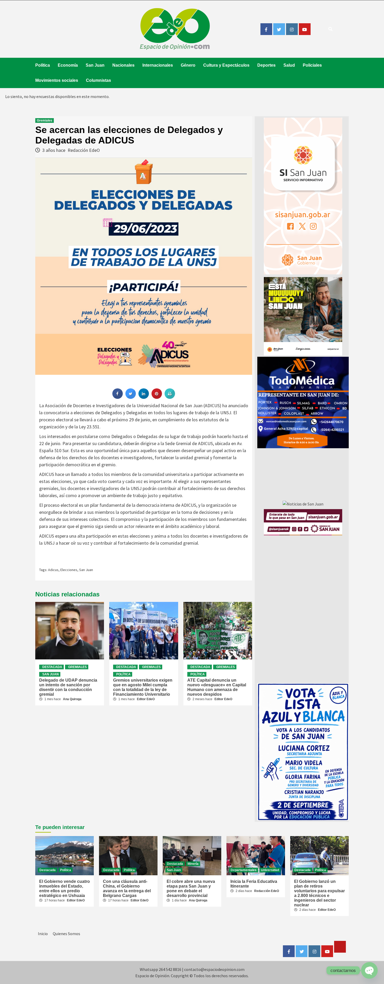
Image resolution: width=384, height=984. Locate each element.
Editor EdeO (146, 699)
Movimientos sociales (56, 80)
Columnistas (98, 80)
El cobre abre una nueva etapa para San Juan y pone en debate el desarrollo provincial (191, 888)
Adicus (53, 569)
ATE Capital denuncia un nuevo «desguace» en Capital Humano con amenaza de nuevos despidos (216, 687)
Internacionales (157, 65)
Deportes (266, 65)
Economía (68, 65)
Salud (289, 65)
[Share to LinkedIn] (143, 397)
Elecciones (68, 569)
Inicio (43, 933)
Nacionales (123, 65)
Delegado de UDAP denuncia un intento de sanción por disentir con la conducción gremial (68, 687)
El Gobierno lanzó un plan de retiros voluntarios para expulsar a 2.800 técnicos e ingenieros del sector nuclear (319, 893)
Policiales (312, 65)
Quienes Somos (66, 933)
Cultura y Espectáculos (226, 65)
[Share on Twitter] (130, 397)
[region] (303, 402)
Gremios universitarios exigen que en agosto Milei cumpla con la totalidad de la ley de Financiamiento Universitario (142, 687)
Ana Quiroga (72, 699)
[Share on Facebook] (117, 397)
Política (42, 65)
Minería (193, 864)
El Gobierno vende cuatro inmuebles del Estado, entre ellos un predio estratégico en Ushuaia (64, 888)
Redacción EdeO (84, 150)
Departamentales (244, 870)
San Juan (95, 65)
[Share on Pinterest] (157, 397)
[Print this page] (170, 397)
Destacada (52, 667)
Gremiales (44, 120)
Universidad (270, 870)
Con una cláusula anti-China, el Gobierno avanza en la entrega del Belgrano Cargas (127, 888)
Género (188, 65)
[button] (299, 402)
